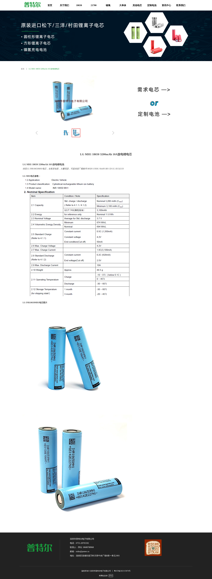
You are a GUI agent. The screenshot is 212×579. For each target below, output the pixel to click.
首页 (22, 69)
